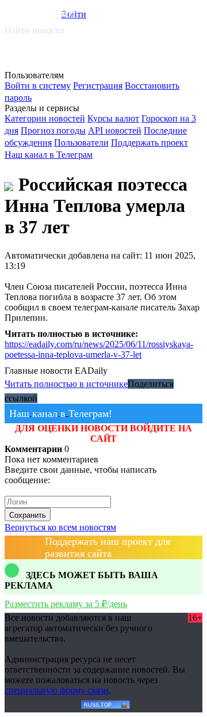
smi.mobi (49, 12)
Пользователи (81, 142)
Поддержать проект (149, 142)
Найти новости (34, 30)
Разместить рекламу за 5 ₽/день (66, 604)
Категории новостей (45, 118)
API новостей (114, 130)
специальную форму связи (57, 690)
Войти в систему (38, 85)
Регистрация (97, 85)
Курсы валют (113, 118)
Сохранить (27, 515)
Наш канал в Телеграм (49, 155)
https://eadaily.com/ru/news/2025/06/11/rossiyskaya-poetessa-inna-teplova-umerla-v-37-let (99, 349)
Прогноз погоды (53, 130)
